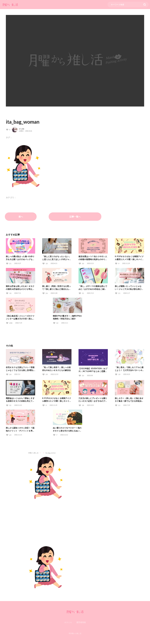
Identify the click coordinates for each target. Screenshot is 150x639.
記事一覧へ (75, 216)
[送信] (144, 4)
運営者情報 (81, 622)
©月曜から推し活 (75, 633)
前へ (21, 216)
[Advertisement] (75, 520)
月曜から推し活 (33, 453)
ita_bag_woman (22, 122)
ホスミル (68, 622)
